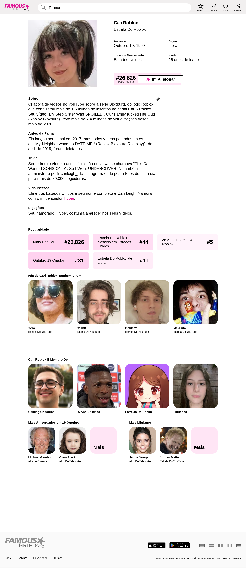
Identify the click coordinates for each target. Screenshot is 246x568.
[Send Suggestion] (158, 99)
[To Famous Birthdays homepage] (17, 7)
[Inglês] (202, 545)
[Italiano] (229, 545)
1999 (140, 45)
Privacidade (40, 558)
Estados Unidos (128, 59)
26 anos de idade (184, 59)
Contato (22, 558)
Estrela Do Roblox (130, 29)
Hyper (69, 198)
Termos (58, 558)
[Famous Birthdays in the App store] (156, 545)
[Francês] (220, 545)
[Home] (63, 542)
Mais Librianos (140, 422)
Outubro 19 (124, 45)
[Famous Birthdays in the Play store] (179, 545)
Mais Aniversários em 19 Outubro (53, 422)
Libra (173, 45)
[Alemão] (239, 545)
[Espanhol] (211, 545)
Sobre (8, 558)
